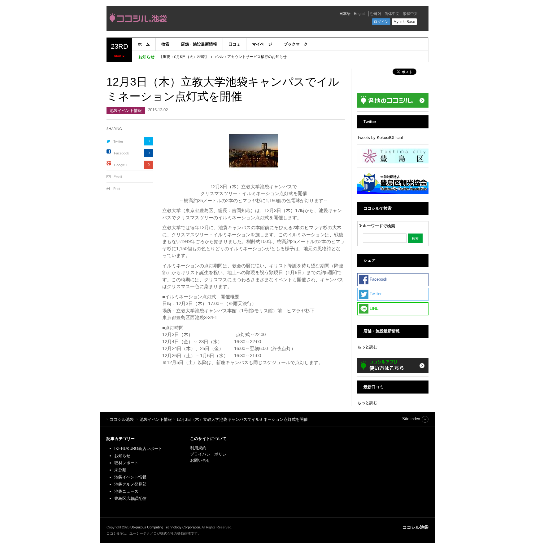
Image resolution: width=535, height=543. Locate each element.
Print (116, 188)
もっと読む (367, 347)
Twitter (118, 141)
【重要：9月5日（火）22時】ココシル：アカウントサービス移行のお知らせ (223, 57)
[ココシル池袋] (195, 19)
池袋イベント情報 (126, 110)
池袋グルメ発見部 (130, 484)
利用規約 (198, 448)
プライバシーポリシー (211, 454)
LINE (373, 308)
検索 (165, 44)
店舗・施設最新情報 (199, 44)
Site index (411, 418)
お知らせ (122, 455)
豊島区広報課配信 (130, 498)
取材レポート (126, 463)
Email (118, 177)
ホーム (144, 44)
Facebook (121, 153)
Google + (121, 165)
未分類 (120, 470)
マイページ (262, 44)
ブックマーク (296, 44)
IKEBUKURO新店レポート (138, 448)
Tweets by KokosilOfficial (380, 137)
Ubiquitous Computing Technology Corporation (165, 527)
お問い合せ (200, 460)
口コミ (234, 44)
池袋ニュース (126, 491)
